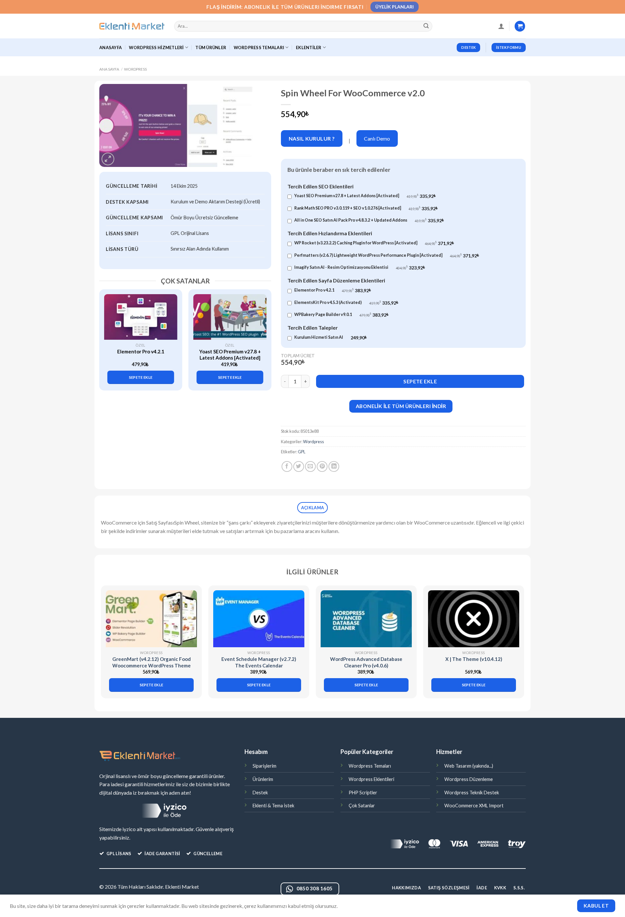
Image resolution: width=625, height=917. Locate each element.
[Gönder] (426, 26)
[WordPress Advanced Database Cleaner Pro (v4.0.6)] (366, 618)
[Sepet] (520, 26)
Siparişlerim (264, 766)
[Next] (263, 334)
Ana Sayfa (109, 69)
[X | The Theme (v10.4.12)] (473, 618)
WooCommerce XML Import (474, 805)
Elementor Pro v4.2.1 (140, 351)
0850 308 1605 (315, 888)
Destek (260, 792)
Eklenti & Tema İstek (273, 805)
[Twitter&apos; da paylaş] (298, 466)
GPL (301, 451)
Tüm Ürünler (210, 47)
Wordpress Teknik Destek (471, 792)
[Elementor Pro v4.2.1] (140, 317)
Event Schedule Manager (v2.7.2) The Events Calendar (258, 662)
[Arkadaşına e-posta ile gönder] (310, 466)
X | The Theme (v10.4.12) (473, 659)
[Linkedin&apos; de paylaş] (333, 466)
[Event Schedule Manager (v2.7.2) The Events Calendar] (258, 618)
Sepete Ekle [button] (141, 377)
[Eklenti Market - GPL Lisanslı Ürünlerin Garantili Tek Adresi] (131, 26)
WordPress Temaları (259, 47)
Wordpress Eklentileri (371, 779)
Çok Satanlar (362, 805)
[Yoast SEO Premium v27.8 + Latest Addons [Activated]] (230, 317)
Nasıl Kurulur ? (312, 138)
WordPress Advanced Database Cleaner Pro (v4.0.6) (366, 662)
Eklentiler (309, 47)
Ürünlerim (263, 779)
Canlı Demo (377, 138)
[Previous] (108, 334)
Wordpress (135, 69)
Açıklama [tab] (312, 507)
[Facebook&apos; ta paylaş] (287, 466)
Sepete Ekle (420, 381)
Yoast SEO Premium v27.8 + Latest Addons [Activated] (230, 355)
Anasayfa (110, 47)
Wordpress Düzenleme (468, 779)
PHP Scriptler (363, 792)
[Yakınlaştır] (108, 159)
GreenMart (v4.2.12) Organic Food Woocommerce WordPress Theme (151, 662)
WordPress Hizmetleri (156, 47)
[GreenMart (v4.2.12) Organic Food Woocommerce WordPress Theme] (151, 618)
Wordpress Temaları (370, 766)
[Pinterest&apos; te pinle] (322, 466)
